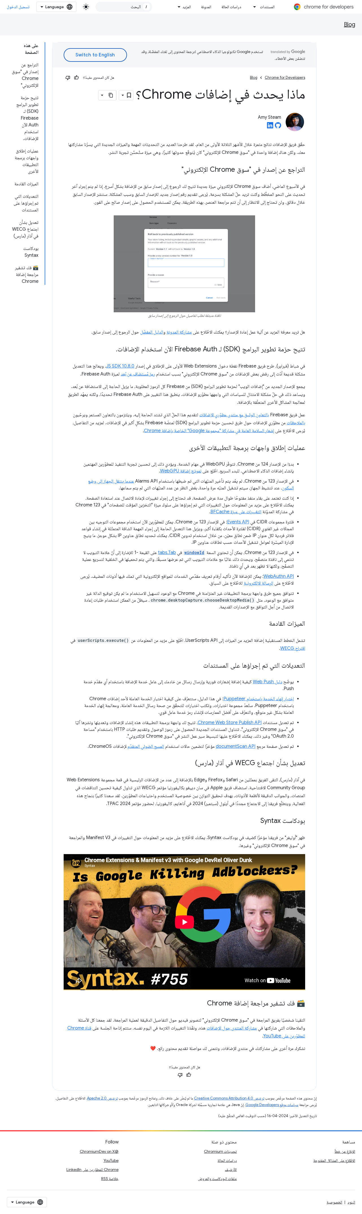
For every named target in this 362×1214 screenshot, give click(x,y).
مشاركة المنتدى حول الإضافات (232, 1028)
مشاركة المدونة (179, 332)
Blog (349, 24)
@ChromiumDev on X (99, 1151)
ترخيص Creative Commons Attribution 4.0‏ (229, 1098)
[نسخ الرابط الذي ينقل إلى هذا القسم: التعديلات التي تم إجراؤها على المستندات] (197, 666)
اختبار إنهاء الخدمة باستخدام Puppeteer (258, 699)
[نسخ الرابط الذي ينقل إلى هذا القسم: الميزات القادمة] (263, 624)
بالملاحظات (296, 423)
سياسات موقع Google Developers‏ (271, 1104)
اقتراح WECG (292, 648)
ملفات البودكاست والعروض (217, 1178)
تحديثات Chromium (220, 1151)
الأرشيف (231, 1169)
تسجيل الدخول (18, 6)
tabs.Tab (167, 552)
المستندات (267, 6)
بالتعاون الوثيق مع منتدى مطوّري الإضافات (234, 415)
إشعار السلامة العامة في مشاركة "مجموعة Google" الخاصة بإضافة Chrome (209, 431)
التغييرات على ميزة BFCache (235, 512)
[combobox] (124, 7)
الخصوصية (334, 1202)
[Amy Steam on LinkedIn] (270, 127)
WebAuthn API (279, 576)
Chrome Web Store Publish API (230, 722)
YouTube (111, 1160)
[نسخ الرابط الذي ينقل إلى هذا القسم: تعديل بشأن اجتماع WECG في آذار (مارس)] (189, 763)
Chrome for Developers (285, 77)
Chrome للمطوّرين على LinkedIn (92, 1169)
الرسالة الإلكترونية (258, 583)
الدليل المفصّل (151, 332)
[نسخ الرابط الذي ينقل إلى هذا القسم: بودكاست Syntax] (254, 821)
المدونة (206, 6)
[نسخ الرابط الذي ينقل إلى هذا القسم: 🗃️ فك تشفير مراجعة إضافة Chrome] (201, 1003)
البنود (351, 1202)
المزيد (186, 6)
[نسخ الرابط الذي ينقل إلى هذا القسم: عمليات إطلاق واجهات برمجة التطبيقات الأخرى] (183, 448)
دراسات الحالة (231, 6)
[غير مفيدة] (68, 77)
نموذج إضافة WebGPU (180, 471)
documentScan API (235, 746)
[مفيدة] (76, 77)
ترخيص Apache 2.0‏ (102, 1098)
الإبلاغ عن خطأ (345, 1151)
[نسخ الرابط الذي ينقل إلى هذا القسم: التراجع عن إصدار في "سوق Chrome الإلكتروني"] (176, 170)
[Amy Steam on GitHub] (278, 127)
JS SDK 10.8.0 (120, 366)
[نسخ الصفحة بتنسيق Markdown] (111, 95)
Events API (238, 522)
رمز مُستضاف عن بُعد (138, 374)
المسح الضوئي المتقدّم (146, 746)
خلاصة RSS (109, 1178)
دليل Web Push (267, 682)
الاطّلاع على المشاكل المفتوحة (334, 1160)
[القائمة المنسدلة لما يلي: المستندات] (253, 6)
